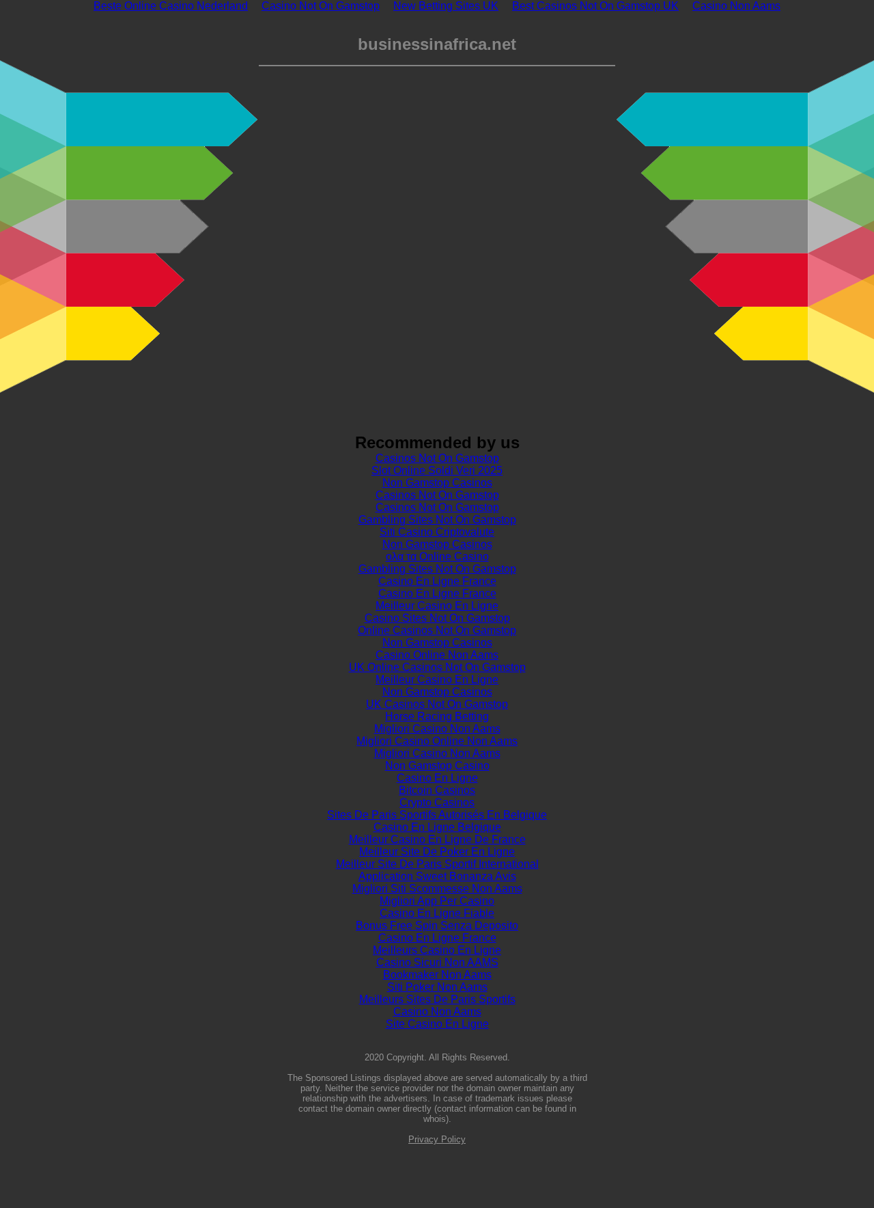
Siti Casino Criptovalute (437, 532)
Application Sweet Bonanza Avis (437, 876)
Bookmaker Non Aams (437, 974)
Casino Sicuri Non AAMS (437, 962)
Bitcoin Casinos (437, 790)
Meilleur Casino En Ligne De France (437, 839)
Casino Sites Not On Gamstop (437, 618)
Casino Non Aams (437, 1011)
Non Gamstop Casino (437, 765)
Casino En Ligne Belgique (437, 827)
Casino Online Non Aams (437, 655)
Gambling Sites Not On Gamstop (437, 519)
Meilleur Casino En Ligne (437, 606)
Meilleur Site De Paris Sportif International (437, 864)
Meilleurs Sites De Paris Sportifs (437, 999)
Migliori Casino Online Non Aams (437, 741)
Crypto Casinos (437, 802)
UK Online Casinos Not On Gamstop (437, 667)
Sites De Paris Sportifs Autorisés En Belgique (437, 815)
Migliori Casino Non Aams (437, 729)
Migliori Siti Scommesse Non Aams (437, 888)
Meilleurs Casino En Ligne (437, 950)
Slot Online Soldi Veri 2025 (437, 470)
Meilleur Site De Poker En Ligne (437, 851)
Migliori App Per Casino (437, 901)
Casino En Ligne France (437, 581)
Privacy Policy (437, 1139)
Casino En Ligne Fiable (437, 913)
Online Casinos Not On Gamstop (437, 630)
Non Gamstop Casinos (437, 483)
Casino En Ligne (437, 778)
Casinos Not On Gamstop (437, 458)
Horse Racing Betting (437, 716)
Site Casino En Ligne (437, 1024)
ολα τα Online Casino (437, 556)
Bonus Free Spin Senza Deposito (437, 925)
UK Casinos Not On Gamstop (437, 704)
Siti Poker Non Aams (437, 987)
